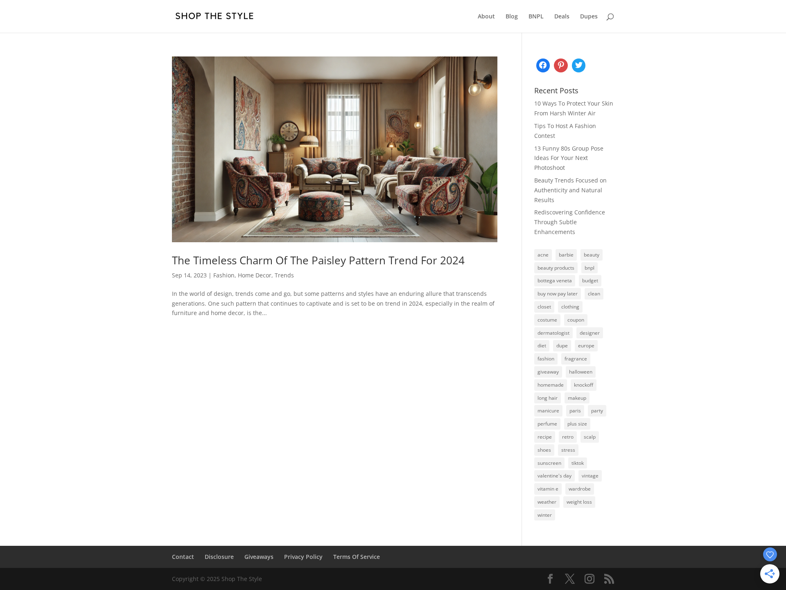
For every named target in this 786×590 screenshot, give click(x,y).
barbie (566, 254)
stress (568, 449)
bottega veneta (555, 280)
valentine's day (554, 475)
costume (547, 319)
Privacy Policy (303, 557)
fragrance (576, 358)
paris (575, 410)
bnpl (589, 267)
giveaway (548, 371)
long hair (548, 397)
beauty (591, 254)
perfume (547, 423)
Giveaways (258, 557)
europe (586, 345)
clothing (570, 306)
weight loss (579, 501)
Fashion (224, 275)
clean (594, 293)
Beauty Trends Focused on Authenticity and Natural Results (570, 190)
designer (590, 332)
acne (543, 254)
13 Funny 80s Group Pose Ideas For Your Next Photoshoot (568, 158)
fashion (546, 358)
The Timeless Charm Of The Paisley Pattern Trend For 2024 (318, 260)
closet (544, 306)
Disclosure (219, 557)
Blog (512, 17)
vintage (590, 475)
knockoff (583, 384)
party (597, 410)
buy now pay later (558, 293)
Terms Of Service (356, 557)
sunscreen (549, 462)
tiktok (577, 462)
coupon (575, 319)
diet (542, 345)
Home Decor (254, 275)
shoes (544, 449)
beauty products (556, 267)
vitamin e (548, 488)
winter (545, 514)
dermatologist (553, 332)
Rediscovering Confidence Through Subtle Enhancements (569, 222)
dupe (562, 345)
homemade (551, 384)
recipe (545, 436)
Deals (561, 17)
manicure (548, 410)
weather (547, 501)
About (486, 17)
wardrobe (580, 488)
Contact (183, 557)
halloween (580, 371)
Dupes (589, 17)
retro (568, 436)
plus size (577, 423)
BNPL (536, 17)
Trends (284, 275)
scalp (590, 436)
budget (590, 280)
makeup (577, 397)
